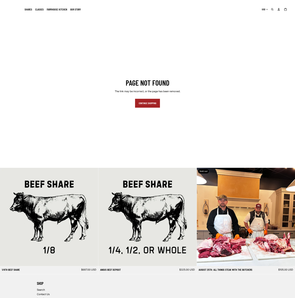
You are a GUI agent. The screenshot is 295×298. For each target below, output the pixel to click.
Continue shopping (147, 103)
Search (41, 289)
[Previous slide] (201, 216)
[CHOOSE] (93, 261)
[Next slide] (290, 216)
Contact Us (43, 294)
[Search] (272, 9)
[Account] (278, 9)
